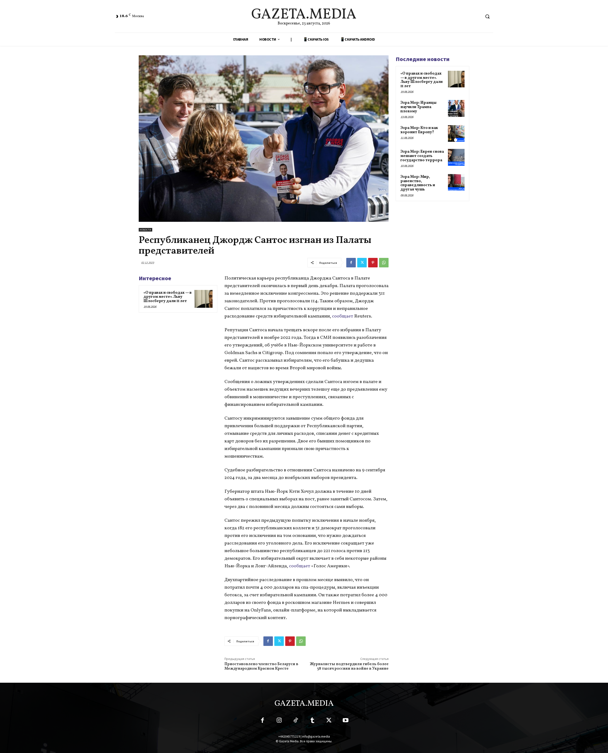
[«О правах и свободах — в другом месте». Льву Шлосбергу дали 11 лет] (204, 299)
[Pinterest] (373, 262)
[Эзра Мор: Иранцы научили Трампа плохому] (456, 108)
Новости (145, 229)
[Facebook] (351, 262)
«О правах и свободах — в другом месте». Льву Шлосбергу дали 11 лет (167, 297)
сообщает (342, 316)
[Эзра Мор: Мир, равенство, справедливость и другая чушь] (456, 182)
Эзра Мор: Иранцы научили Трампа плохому (418, 107)
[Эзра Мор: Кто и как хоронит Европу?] (456, 133)
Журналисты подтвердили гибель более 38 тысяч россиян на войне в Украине (349, 666)
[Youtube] (345, 721)
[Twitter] (362, 262)
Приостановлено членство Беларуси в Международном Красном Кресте (261, 666)
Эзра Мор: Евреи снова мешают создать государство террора (422, 156)
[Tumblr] (312, 721)
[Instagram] (279, 721)
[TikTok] (296, 721)
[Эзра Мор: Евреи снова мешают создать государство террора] (456, 157)
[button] (487, 16)
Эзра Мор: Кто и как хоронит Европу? (419, 130)
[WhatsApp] (384, 262)
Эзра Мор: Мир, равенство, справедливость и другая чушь (417, 183)
